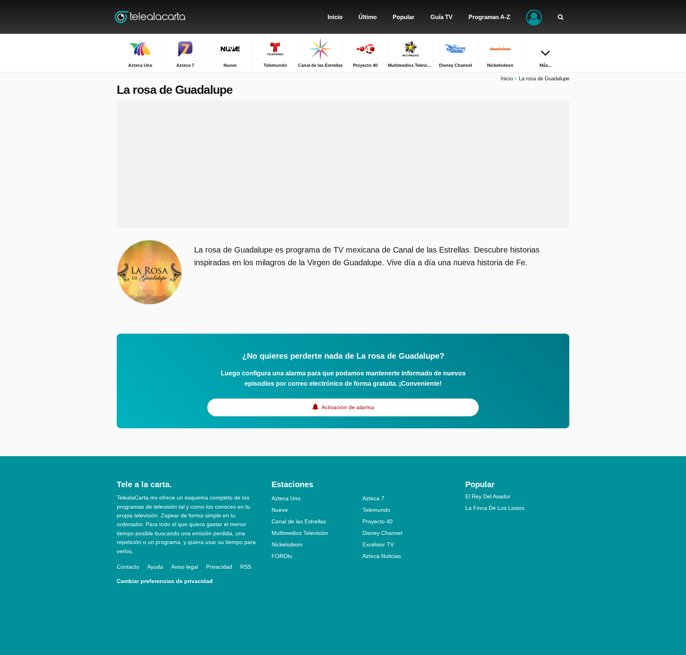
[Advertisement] (343, 164)
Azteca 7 (373, 498)
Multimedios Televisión (300, 533)
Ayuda (155, 567)
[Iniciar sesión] (534, 17)
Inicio (507, 79)
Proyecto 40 (377, 521)
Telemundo (376, 510)
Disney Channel (382, 533)
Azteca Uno (286, 498)
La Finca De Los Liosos (494, 508)
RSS (245, 567)
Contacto (128, 567)
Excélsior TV (378, 544)
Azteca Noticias (381, 556)
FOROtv (282, 556)
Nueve (280, 510)
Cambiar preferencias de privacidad (165, 581)
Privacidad (219, 567)
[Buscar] (560, 17)
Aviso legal (184, 567)
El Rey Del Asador (488, 496)
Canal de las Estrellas (299, 521)
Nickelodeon (287, 544)
